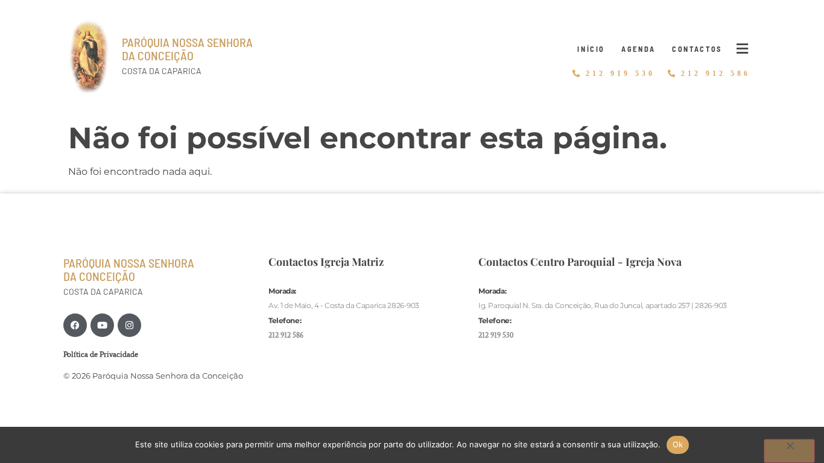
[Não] (789, 451)
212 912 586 (285, 334)
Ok (678, 444)
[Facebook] (75, 325)
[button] (742, 49)
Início (591, 48)
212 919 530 (495, 334)
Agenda (638, 48)
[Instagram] (129, 325)
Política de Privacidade (100, 354)
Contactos (697, 48)
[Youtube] (102, 325)
